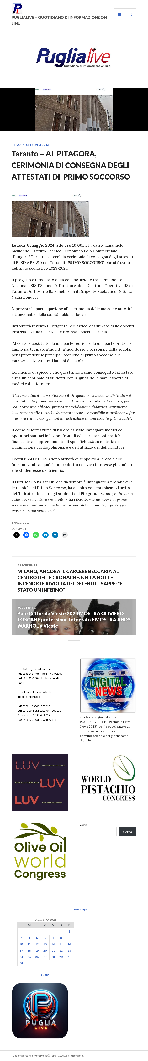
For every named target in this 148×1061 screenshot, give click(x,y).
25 (29, 957)
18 (29, 950)
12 (37, 944)
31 (21, 963)
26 (37, 957)
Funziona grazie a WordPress (29, 1055)
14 (53, 944)
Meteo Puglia (80, 909)
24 (21, 957)
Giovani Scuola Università (30, 144)
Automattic (76, 1055)
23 (69, 950)
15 (61, 944)
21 (53, 950)
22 (61, 950)
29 (61, 957)
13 (45, 944)
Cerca (84, 825)
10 (21, 944)
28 (53, 957)
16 (69, 944)
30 (69, 957)
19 (37, 950)
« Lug (45, 974)
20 (45, 950)
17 (21, 950)
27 (45, 957)
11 (29, 944)
